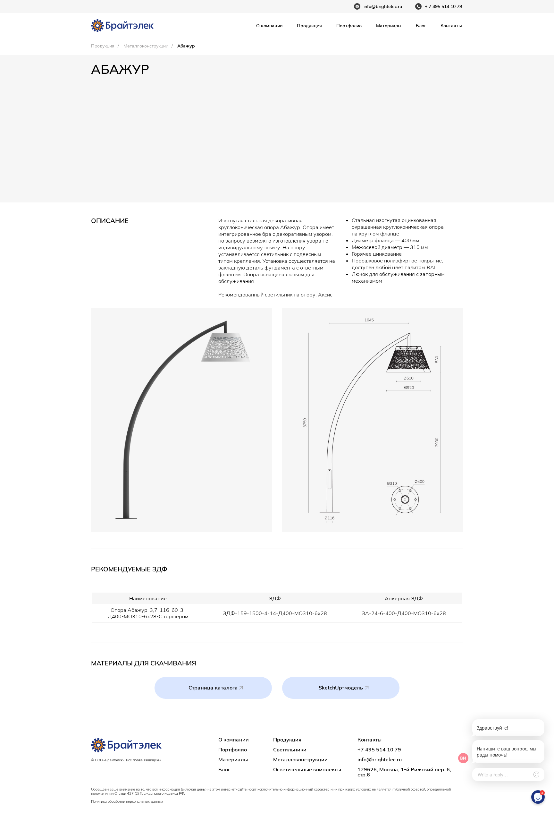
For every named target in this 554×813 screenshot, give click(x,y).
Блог (421, 26)
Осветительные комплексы (307, 769)
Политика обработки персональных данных (127, 801)
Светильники (289, 749)
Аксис (325, 294)
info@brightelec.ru (379, 759)
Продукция (309, 26)
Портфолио (349, 26)
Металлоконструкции (145, 46)
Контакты (451, 26)
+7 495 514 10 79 (379, 749)
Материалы (388, 26)
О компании (269, 26)
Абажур (186, 46)
